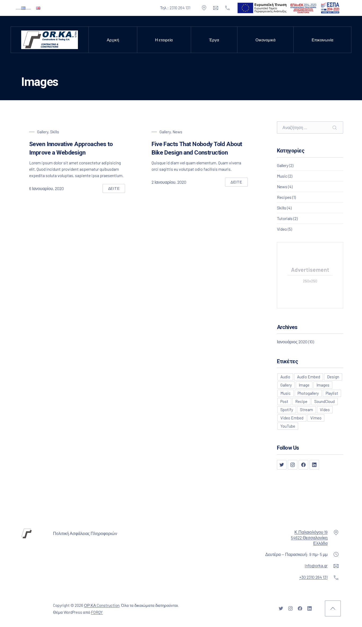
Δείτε (116, 189)
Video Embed (291, 417)
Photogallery (308, 393)
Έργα (214, 39)
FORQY (97, 612)
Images (322, 385)
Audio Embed (308, 376)
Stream (306, 409)
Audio (285, 376)
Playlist (332, 393)
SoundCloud (324, 401)
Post (284, 401)
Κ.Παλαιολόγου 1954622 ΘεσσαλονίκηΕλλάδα (309, 537)
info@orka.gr (316, 565)
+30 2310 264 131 (313, 577)
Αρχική (113, 39)
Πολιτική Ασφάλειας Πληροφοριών (85, 533)
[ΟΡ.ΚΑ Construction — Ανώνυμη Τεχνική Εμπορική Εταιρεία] (50, 40)
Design (333, 376)
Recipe (301, 401)
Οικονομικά (265, 39)
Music (282, 175)
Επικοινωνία (322, 39)
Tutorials (285, 218)
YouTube (287, 426)
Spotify (286, 409)
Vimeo (315, 417)
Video (282, 228)
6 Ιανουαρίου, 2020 (46, 188)
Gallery (42, 131)
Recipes (284, 197)
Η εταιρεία (164, 39)
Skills (54, 131)
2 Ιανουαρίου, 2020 (169, 182)
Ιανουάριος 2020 (292, 341)
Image (304, 385)
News (177, 131)
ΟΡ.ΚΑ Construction (102, 605)
